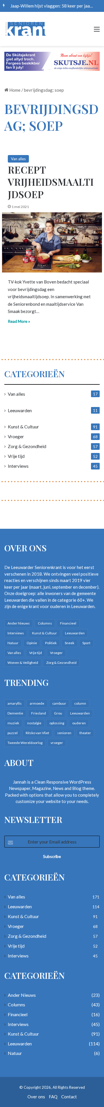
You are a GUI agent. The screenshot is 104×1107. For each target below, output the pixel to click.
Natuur (13, 643)
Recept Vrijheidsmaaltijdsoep (51, 182)
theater (85, 733)
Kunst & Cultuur (23, 426)
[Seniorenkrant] (27, 29)
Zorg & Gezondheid (27, 446)
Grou (58, 713)
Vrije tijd (16, 456)
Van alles (18, 158)
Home (14, 90)
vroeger (57, 743)
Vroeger (16, 436)
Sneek (69, 643)
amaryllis (15, 703)
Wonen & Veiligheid (23, 662)
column (80, 703)
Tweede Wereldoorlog (25, 743)
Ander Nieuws (19, 623)
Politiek (51, 643)
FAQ (53, 1096)
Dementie (15, 713)
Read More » (19, 321)
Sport (86, 643)
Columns (45, 623)
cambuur (59, 703)
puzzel (13, 733)
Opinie (32, 643)
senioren (64, 733)
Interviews (18, 466)
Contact (69, 1096)
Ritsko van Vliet (37, 733)
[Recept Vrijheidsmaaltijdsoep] (52, 242)
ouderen (79, 723)
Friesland (38, 713)
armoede (37, 703)
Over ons (36, 1096)
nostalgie (34, 723)
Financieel (68, 623)
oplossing (56, 723)
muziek (13, 723)
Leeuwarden (20, 410)
